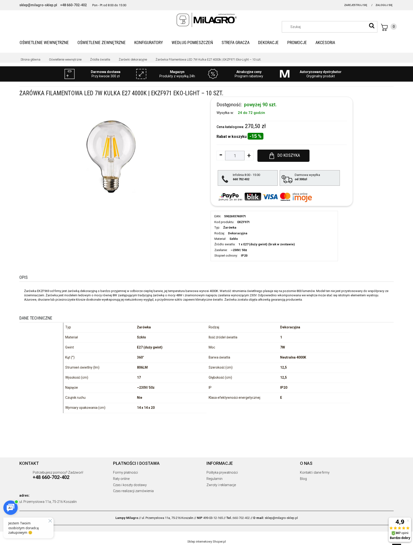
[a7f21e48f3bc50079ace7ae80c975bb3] (111, 156)
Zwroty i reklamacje (221, 485)
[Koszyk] (389, 27)
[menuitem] (44, 42)
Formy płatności (125, 472)
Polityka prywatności (222, 472)
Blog (303, 479)
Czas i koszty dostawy (130, 485)
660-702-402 (241, 518)
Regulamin (214, 479)
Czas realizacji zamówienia (133, 491)
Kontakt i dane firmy (315, 472)
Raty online (121, 479)
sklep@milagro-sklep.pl (38, 5)
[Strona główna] (206, 20)
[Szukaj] (371, 25)
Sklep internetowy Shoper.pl (206, 541)
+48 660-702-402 (73, 5)
